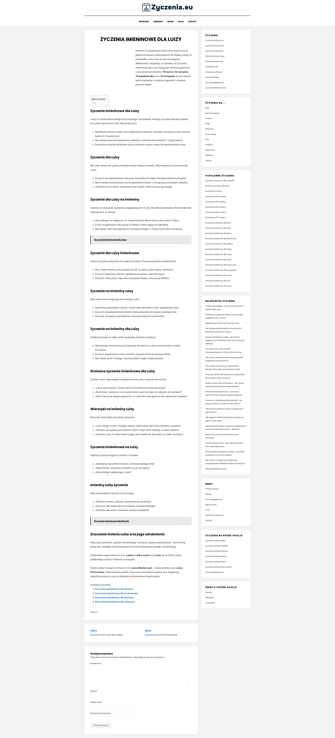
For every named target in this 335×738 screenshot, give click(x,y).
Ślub (207, 139)
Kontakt (208, 520)
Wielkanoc (209, 155)
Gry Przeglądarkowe (213, 499)
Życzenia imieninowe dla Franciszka (116, 593)
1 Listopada (210, 603)
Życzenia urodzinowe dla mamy (218, 254)
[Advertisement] (112, 67)
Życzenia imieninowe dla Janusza (115, 601)
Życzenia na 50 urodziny (215, 207)
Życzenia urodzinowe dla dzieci (218, 233)
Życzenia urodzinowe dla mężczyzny (220, 265)
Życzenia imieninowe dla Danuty (114, 589)
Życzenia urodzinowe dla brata (218, 223)
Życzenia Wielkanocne (214, 82)
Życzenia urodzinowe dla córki (218, 228)
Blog (181, 21)
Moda (170, 21)
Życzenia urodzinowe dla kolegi (218, 249)
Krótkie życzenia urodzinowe (217, 186)
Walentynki (210, 150)
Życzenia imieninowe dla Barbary (114, 597)
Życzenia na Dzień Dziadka (216, 546)
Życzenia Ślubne (212, 77)
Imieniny (158, 21)
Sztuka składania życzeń (215, 469)
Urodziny (144, 21)
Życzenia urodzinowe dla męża (218, 260)
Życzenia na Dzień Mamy (215, 562)
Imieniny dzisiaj (211, 489)
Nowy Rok (209, 129)
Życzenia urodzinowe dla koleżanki (219, 181)
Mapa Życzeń (210, 505)
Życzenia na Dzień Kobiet (216, 556)
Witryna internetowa (100, 713)
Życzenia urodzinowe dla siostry (218, 275)
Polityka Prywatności (214, 515)
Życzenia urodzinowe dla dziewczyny (221, 238)
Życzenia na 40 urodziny (215, 202)
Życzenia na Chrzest (214, 72)
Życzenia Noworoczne (214, 46)
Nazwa (93, 691)
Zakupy (192, 21)
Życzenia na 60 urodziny (215, 212)
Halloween (209, 598)
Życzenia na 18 (211, 67)
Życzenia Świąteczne (214, 40)
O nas (207, 510)
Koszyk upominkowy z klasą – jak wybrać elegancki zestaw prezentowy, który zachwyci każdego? (225, 340)
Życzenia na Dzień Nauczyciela (218, 567)
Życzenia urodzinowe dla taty (217, 281)
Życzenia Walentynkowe (215, 88)
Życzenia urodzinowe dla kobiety (219, 244)
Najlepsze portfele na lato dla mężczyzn (222, 323)
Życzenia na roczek (213, 191)
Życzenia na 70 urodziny (215, 217)
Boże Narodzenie (212, 113)
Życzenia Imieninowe (214, 61)
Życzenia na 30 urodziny (215, 196)
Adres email (96, 702)
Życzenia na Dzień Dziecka (216, 551)
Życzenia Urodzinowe (214, 51)
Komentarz (96, 663)
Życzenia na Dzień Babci (215, 541)
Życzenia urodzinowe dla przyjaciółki (220, 270)
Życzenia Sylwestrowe (215, 56)
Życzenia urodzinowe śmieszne (218, 286)
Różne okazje (210, 134)
